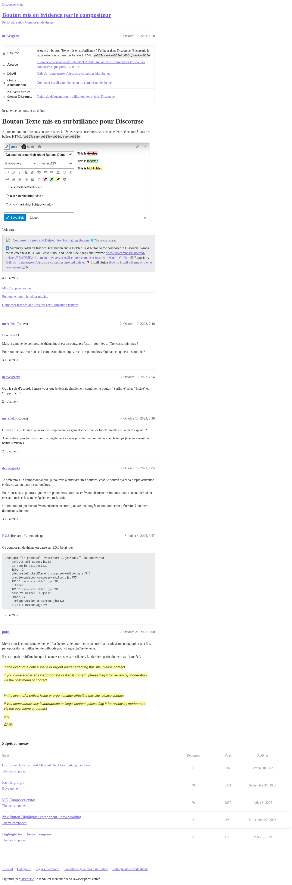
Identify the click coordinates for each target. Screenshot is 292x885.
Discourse (27, 879)
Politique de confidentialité (130, 869)
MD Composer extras (16, 288)
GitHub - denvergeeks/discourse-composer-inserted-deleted (46, 262)
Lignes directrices (47, 869)
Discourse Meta (12, 4)
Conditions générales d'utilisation (86, 869)
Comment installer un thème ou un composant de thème (74, 82)
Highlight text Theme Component (28, 834)
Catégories (24, 869)
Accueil (7, 869)
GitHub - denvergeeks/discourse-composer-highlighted (74, 73)
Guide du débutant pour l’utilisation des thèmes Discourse (76, 96)
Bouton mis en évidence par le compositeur (56, 15)
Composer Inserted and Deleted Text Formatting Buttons (51, 240)
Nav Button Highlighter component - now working (41, 817)
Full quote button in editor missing (25, 296)
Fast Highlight (13, 782)
